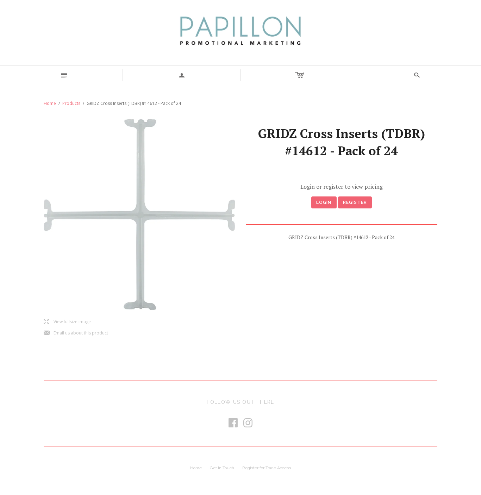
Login (324, 202)
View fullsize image (67, 322)
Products (71, 103)
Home (50, 103)
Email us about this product (76, 333)
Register (355, 202)
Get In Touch (222, 467)
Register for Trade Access (266, 467)
